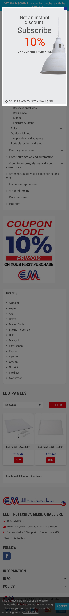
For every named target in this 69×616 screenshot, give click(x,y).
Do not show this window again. (31, 101)
